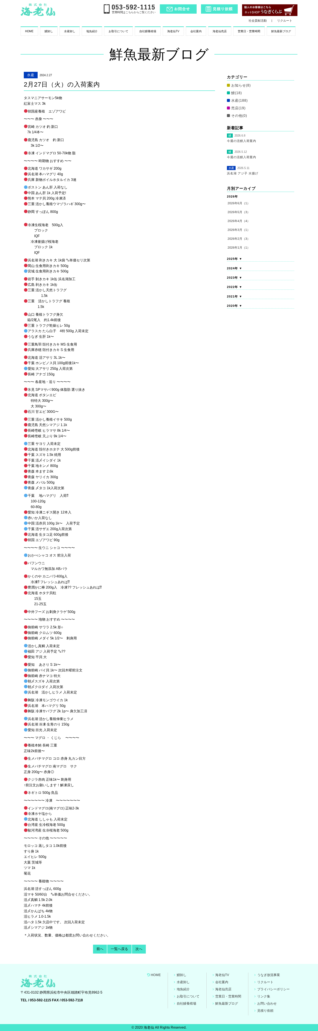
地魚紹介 (92, 31)
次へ (138, 949)
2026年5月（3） (239, 212)
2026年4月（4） (239, 221)
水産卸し (69, 31)
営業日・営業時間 (249, 31)
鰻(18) (236, 93)
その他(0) (239, 115)
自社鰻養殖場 (147, 31)
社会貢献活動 (258, 20)
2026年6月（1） (239, 203)
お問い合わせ (267, 1003)
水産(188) (239, 100)
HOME (29, 31)
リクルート (284, 20)
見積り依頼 (265, 1010)
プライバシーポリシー (273, 989)
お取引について (118, 31)
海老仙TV (173, 31)
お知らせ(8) (241, 85)
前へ (99, 949)
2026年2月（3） (239, 238)
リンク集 (263, 996)
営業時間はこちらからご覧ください (134, 12)
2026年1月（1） (239, 247)
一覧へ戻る (119, 949)
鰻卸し (49, 31)
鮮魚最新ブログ (281, 31)
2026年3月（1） (239, 230)
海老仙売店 (220, 31)
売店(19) (238, 108)
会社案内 (196, 31)
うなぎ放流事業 (268, 975)
